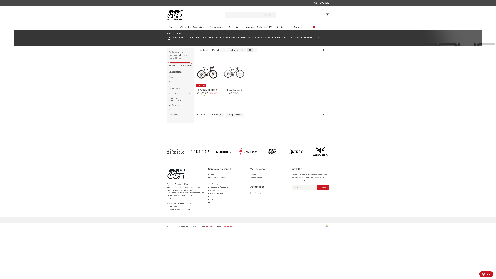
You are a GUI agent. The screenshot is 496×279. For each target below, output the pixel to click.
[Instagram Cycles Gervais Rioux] (256, 193)
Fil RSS (210, 202)
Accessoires (234, 27)
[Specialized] (248, 151)
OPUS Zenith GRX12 (207, 90)
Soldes (297, 27)
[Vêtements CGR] (272, 151)
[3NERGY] (296, 151)
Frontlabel (209, 226)
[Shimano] (224, 151)
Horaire (211, 175)
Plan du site (212, 196)
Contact (211, 199)
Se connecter (306, 3)
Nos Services (282, 27)
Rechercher (269, 15)
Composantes (216, 27)
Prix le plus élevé (236, 50)
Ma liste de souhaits (257, 181)
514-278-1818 (322, 3)
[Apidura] (320, 151)
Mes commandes (256, 178)
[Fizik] (176, 151)
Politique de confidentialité (218, 187)
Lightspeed (228, 226)
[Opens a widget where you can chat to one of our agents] (486, 274)
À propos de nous (214, 181)
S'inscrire (293, 3)
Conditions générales (216, 184)
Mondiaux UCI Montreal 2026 (259, 27)
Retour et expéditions (216, 193)
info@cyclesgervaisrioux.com (180, 209)
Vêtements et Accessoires (191, 27)
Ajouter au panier (206, 101)
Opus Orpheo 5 (234, 90)
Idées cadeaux (175, 115)
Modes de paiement (215, 190)
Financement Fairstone (217, 178)
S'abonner (323, 188)
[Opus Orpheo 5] (234, 72)
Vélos (171, 27)
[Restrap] (200, 151)
